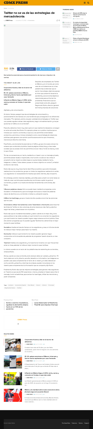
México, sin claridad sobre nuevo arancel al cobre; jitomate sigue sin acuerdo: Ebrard (42, 391)
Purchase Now (66, 423)
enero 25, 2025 (78, 42)
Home (5, 8)
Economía (11, 8)
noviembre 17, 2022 (21, 20)
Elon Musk (31, 285)
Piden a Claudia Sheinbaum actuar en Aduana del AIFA (81, 39)
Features (74, 423)
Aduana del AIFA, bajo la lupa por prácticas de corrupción (80, 14)
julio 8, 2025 (38, 394)
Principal (51, 285)
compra (10, 285)
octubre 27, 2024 (78, 18)
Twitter (19, 288)
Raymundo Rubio (10, 288)
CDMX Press (9, 20)
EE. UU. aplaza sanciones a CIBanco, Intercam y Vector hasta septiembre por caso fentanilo (17, 95)
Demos (81, 423)
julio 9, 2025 (38, 361)
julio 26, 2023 (78, 34)
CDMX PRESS (16, 2)
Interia (44, 285)
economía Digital (20, 285)
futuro (38, 285)
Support (86, 423)
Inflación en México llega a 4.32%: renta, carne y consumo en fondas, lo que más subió (18, 102)
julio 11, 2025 (38, 344)
